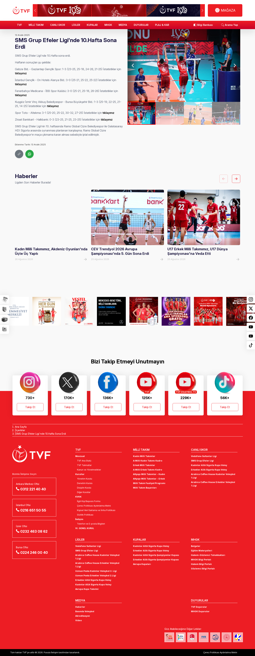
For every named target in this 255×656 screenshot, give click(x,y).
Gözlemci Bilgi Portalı (203, 568)
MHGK (108, 24)
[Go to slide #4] (226, 113)
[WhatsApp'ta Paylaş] (29, 154)
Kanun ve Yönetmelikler (89, 469)
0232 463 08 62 (34, 531)
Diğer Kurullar (83, 492)
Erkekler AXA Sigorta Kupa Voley (209, 469)
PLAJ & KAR (162, 24)
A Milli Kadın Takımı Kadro (147, 460)
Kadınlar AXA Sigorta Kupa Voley (209, 465)
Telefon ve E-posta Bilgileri (91, 523)
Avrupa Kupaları (142, 564)
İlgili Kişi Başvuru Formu (88, 501)
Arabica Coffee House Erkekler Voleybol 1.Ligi (213, 484)
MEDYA (123, 24)
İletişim (79, 519)
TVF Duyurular (199, 607)
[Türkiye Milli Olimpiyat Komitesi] (192, 637)
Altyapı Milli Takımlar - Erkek (149, 478)
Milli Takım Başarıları (145, 487)
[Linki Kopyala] (19, 154)
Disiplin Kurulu (84, 487)
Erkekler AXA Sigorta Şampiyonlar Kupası (156, 559)
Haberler (80, 607)
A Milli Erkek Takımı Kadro (147, 469)
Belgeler (195, 546)
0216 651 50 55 (33, 510)
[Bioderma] (113, 311)
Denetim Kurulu (84, 483)
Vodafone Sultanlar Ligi (204, 456)
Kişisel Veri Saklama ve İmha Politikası (96, 510)
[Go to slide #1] (142, 113)
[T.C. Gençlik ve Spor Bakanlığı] (226, 637)
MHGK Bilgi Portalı (201, 559)
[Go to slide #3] (198, 113)
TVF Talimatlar (84, 465)
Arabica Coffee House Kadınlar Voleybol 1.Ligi (213, 476)
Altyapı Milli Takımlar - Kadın (149, 474)
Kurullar (79, 474)
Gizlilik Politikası (85, 514)
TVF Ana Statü (84, 460)
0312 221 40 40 (33, 489)
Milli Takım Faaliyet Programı (149, 483)
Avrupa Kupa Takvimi (87, 589)
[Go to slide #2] (170, 113)
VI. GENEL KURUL (84, 528)
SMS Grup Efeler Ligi (202, 460)
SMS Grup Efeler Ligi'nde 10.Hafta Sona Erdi (41, 433)
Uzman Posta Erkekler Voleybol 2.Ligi (95, 575)
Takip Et (30, 407)
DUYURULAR (141, 24)
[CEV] (238, 637)
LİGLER (76, 24)
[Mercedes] (81, 311)
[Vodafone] (210, 311)
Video (78, 620)
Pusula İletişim (51, 652)
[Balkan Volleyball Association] (215, 637)
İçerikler (20, 430)
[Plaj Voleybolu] (181, 637)
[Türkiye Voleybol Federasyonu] (21, 10)
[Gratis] (146, 311)
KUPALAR (92, 24)
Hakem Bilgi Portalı (201, 564)
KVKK (78, 496)
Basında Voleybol (84, 611)
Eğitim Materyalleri (201, 550)
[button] (202, 10)
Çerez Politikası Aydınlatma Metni (94, 505)
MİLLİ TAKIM (36, 24)
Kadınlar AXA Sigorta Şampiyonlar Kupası (156, 555)
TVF (19, 24)
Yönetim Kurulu (84, 478)
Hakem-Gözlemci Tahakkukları (208, 555)
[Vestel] (49, 311)
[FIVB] (204, 637)
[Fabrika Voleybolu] (169, 637)
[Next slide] (234, 65)
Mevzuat (80, 456)
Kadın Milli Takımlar (144, 456)
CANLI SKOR (57, 24)
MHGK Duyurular (200, 611)
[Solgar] (16, 311)
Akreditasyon (82, 616)
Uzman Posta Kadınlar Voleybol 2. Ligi (96, 571)
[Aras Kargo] (178, 311)
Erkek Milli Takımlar (144, 465)
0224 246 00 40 (34, 552)
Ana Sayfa (21, 426)
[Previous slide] (133, 65)
